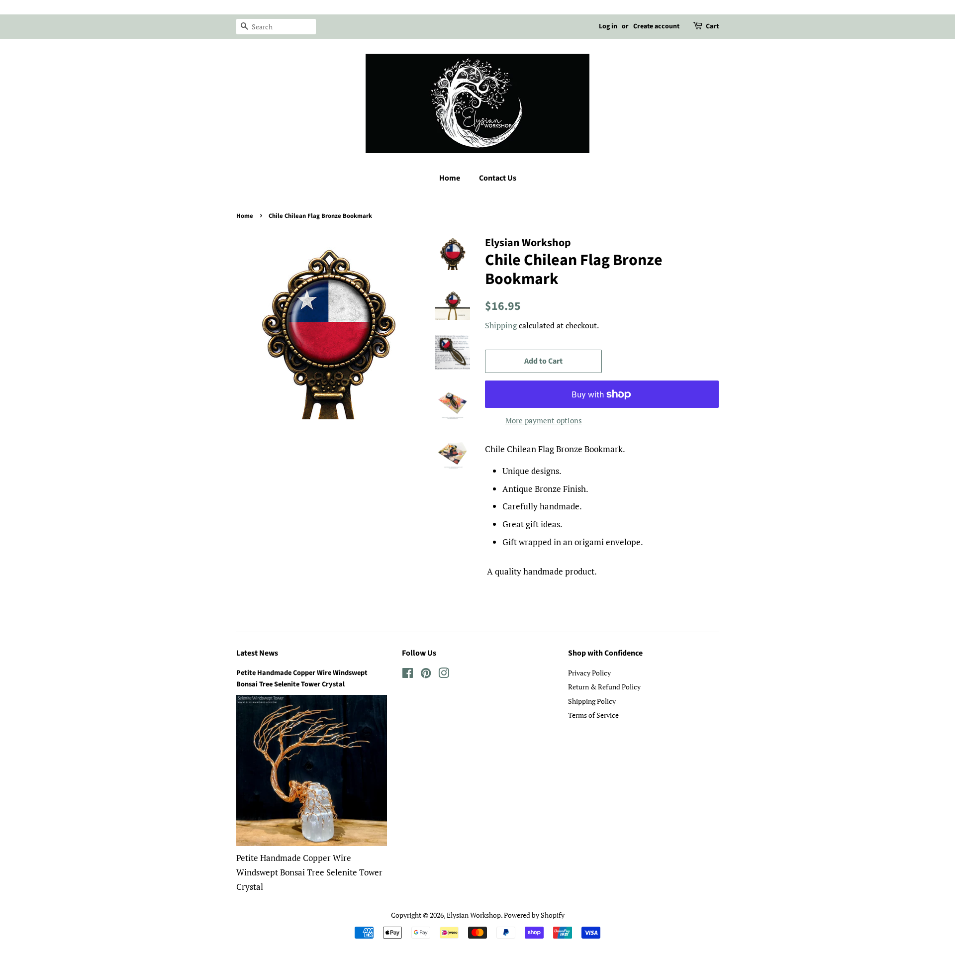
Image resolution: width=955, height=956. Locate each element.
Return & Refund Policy (604, 686)
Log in (608, 26)
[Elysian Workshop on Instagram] (443, 674)
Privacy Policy (589, 672)
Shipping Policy (592, 701)
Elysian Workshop (474, 915)
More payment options (543, 420)
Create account (656, 26)
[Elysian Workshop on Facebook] (407, 674)
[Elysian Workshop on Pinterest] (425, 674)
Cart (712, 26)
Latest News (257, 653)
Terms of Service (593, 715)
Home (449, 178)
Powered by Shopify (534, 915)
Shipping (501, 325)
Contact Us (497, 178)
